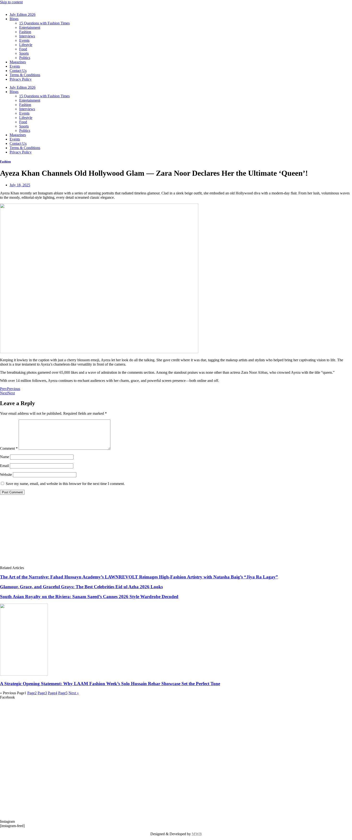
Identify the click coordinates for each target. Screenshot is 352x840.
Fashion (25, 32)
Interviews (27, 36)
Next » (73, 693)
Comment (9, 448)
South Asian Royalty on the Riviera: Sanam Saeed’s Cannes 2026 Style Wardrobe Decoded (89, 596)
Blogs (14, 19)
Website (6, 474)
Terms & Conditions (25, 75)
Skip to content (11, 2)
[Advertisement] (176, 532)
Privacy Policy (21, 79)
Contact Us (18, 71)
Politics (24, 58)
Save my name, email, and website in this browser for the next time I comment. (65, 484)
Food (23, 49)
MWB (197, 834)
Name (4, 457)
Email (4, 466)
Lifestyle (25, 45)
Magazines (18, 62)
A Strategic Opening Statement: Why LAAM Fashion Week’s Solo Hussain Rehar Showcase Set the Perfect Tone (110, 683)
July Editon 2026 (22, 14)
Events (24, 40)
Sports (24, 53)
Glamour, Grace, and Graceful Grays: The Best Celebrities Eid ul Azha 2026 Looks (81, 586)
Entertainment (29, 27)
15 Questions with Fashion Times (44, 23)
